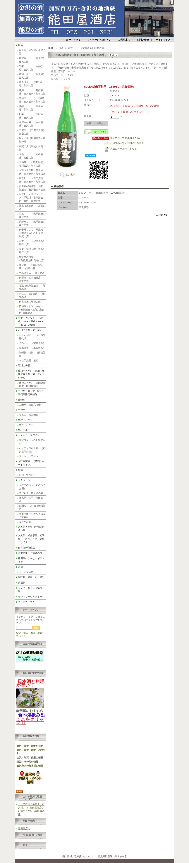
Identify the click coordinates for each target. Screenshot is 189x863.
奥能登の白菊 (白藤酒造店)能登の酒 (31, 259)
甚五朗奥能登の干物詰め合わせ (31, 528)
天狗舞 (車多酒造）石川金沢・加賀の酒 (31, 164)
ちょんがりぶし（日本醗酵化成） (32, 337)
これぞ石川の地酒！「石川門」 (33, 797)
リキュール (24, 480)
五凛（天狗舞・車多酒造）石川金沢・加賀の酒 (32, 172)
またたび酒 (25, 521)
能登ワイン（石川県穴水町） (32, 442)
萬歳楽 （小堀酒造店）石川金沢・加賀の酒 (32, 100)
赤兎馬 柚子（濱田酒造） (31, 499)
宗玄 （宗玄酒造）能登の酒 (32, 243)
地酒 (20, 45)
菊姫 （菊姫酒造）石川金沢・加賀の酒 (32, 92)
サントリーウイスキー (30, 596)
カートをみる (73, 39)
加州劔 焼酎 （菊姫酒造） (32, 354)
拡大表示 (70, 174)
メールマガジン (31, 609)
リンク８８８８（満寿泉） (30, 590)
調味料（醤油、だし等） (31, 577)
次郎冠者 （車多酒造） (32, 348)
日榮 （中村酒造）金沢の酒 (31, 116)
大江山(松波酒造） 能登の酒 (31, 295)
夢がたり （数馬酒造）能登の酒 (32, 223)
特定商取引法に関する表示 (112, 856)
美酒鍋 (21, 582)
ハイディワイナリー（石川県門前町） (32, 450)
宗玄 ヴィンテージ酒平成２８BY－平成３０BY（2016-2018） (31, 321)
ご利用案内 (124, 39)
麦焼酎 (23, 399)
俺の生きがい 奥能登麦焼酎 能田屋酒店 (32, 384)
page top (163, 215)
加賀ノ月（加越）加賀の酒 (32, 148)
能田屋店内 (29, 820)
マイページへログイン (99, 39)
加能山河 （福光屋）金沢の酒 (32, 76)
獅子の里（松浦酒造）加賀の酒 (32, 140)
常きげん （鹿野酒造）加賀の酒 (30, 84)
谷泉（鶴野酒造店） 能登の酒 (32, 287)
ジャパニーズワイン (29, 435)
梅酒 (20, 470)
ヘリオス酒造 (26, 572)
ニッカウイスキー (27, 602)
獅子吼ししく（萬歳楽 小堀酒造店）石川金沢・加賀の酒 (32, 233)
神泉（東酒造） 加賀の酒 (32, 207)
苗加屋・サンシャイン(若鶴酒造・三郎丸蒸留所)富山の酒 (31, 309)
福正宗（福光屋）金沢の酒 (32, 52)
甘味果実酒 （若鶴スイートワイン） (31, 463)
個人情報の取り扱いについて (78, 856)
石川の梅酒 (24, 365)
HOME (51, 48)
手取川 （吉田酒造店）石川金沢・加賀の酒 (32, 180)
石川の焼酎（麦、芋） (30, 330)
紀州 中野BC (26, 475)
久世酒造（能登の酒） (31, 301)
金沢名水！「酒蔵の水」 (31, 553)
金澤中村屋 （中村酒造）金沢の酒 (31, 124)
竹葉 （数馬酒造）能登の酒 (32, 215)
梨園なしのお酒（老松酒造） (32, 507)
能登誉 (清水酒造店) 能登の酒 (30, 267)
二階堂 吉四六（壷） (31, 404)
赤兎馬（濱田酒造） (30, 414)
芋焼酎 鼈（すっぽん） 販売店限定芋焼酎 (32, 393)
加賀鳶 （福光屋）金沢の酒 (32, 60)
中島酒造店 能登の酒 (31, 273)
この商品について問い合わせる (127, 142)
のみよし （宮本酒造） (32, 343)
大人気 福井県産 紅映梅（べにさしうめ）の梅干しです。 (31, 538)
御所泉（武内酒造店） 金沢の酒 (32, 279)
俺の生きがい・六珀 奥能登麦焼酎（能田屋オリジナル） (31, 374)
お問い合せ (143, 39)
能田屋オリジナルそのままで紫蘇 (32, 515)
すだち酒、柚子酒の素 (31, 493)
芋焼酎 (21, 409)
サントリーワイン (30, 456)
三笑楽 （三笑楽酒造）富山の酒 (32, 132)
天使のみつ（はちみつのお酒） (32, 487)
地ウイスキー (25, 419)
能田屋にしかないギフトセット (31, 560)
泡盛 (20, 567)
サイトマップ (163, 39)
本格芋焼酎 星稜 (28, 360)
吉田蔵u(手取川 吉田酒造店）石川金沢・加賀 (32, 188)
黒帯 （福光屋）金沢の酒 (30, 68)
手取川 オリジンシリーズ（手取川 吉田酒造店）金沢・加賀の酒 (32, 197)
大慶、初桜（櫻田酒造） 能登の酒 (32, 251)
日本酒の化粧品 (26, 547)
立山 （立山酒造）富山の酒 (31, 156)
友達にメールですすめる (123, 148)
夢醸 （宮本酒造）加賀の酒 (31, 108)
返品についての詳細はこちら (125, 138)
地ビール (23, 429)
